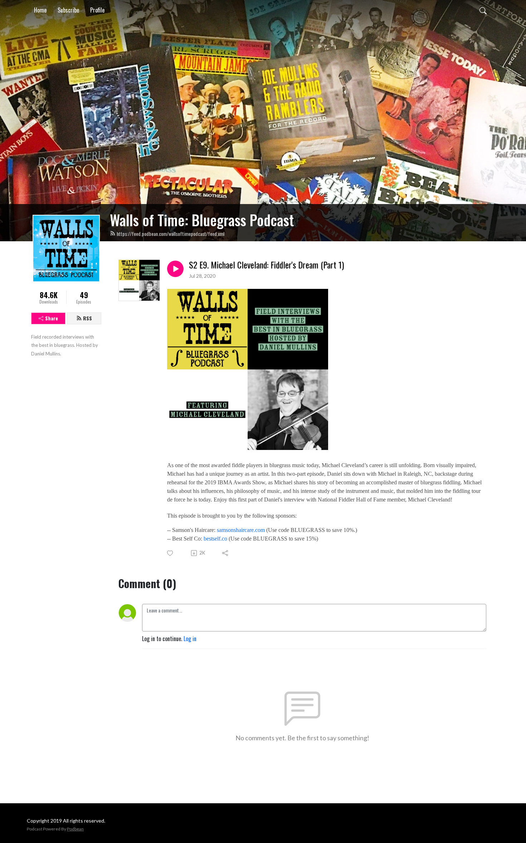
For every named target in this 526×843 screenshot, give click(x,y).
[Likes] (170, 553)
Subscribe (68, 10)
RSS (87, 318)
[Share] (225, 553)
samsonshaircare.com (241, 530)
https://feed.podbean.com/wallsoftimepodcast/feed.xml (170, 233)
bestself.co (215, 539)
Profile (97, 10)
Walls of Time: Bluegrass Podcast (202, 220)
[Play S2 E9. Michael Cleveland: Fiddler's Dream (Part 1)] (175, 269)
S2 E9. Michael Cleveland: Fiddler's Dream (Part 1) (266, 265)
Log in (190, 638)
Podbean (75, 829)
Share (51, 318)
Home (40, 10)
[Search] (483, 10)
